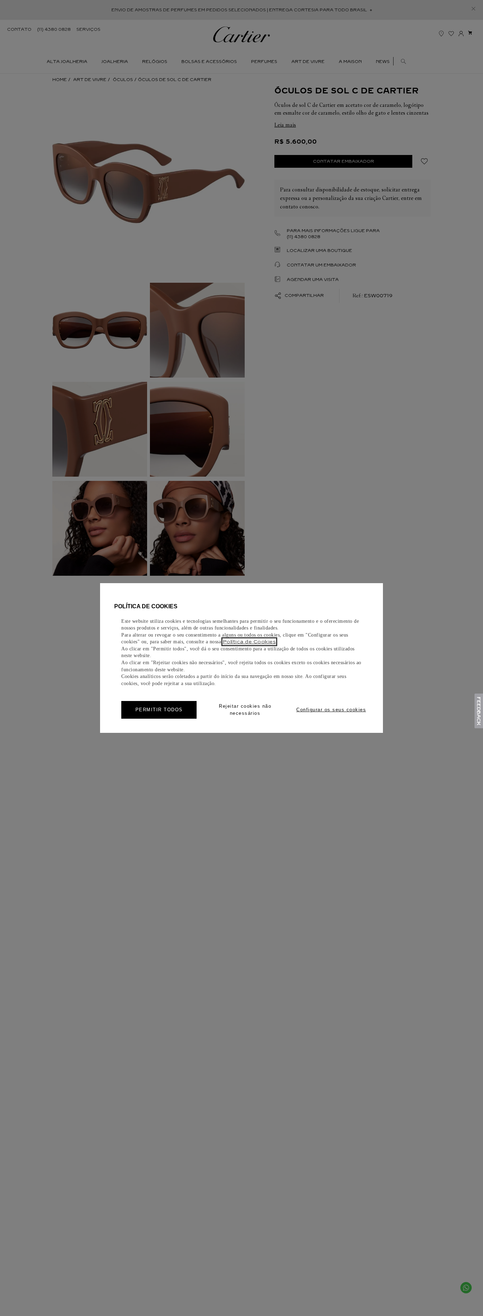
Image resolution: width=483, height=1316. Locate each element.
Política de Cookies (249, 642)
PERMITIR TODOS (159, 709)
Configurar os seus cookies (331, 709)
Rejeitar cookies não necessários (245, 709)
